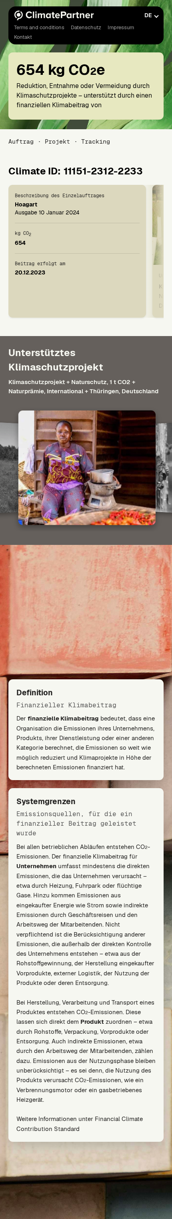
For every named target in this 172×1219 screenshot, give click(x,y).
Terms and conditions (39, 27)
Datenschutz (86, 27)
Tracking (95, 141)
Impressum (121, 27)
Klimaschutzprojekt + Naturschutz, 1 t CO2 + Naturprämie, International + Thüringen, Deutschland (83, 386)
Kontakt (23, 37)
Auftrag (21, 141)
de (148, 15)
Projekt (57, 141)
